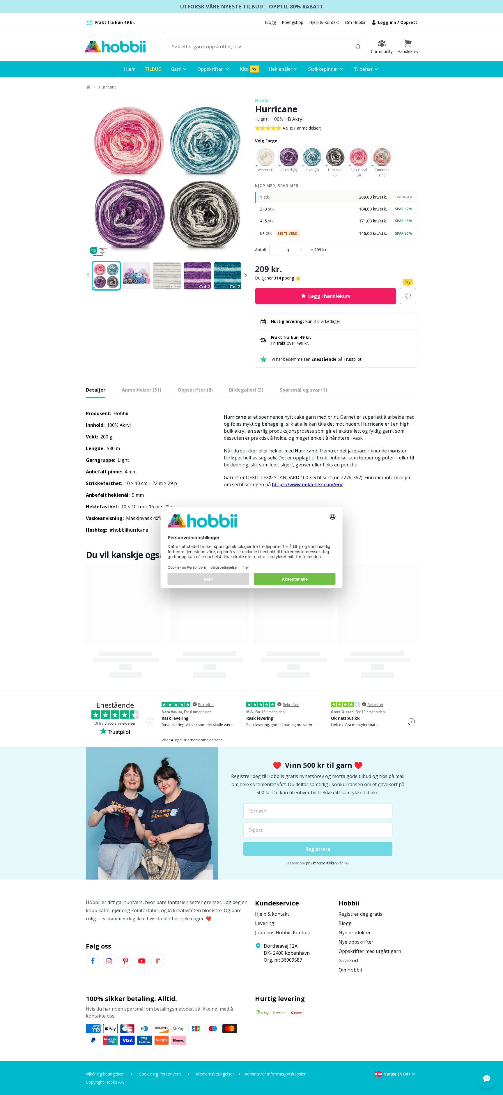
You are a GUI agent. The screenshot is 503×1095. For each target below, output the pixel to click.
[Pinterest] (125, 961)
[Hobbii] (115, 46)
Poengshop (292, 22)
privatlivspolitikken (321, 863)
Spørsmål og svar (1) (303, 390)
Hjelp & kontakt (272, 914)
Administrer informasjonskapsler (275, 1074)
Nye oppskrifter (356, 942)
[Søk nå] (358, 46)
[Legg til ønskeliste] (408, 296)
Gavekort (349, 960)
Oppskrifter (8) (195, 390)
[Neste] (240, 178)
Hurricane (108, 87)
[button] (407, 46)
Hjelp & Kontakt (324, 22)
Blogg (270, 22)
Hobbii (262, 100)
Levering (264, 923)
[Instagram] (109, 961)
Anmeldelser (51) (141, 390)
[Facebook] (93, 961)
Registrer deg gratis (360, 914)
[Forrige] (94, 178)
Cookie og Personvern (160, 1074)
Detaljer (95, 390)
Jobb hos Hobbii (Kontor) (282, 932)
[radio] (336, 197)
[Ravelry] (158, 961)
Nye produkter (355, 932)
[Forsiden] (88, 87)
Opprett (408, 22)
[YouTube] (142, 961)
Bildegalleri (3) (246, 390)
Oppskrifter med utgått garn (370, 951)
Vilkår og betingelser (105, 1074)
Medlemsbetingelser (215, 1074)
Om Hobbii (355, 22)
